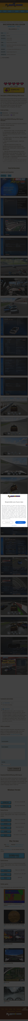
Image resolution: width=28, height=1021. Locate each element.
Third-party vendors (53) (6, 511)
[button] (14, 525)
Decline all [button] (7, 522)
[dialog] (14, 510)
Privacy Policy (7, 518)
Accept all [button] (20, 522)
